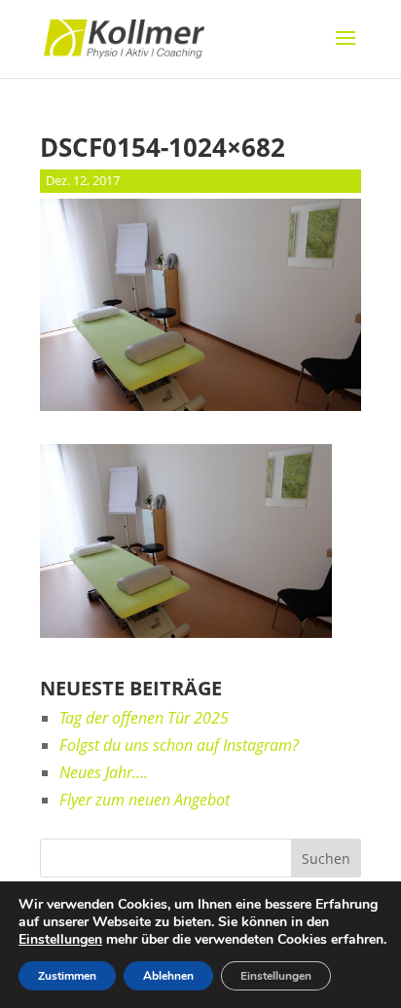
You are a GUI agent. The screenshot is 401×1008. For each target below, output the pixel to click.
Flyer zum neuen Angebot (144, 799)
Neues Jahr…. (103, 772)
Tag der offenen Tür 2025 (144, 717)
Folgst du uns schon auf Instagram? (179, 745)
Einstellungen (60, 940)
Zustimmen (67, 976)
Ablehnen (168, 976)
